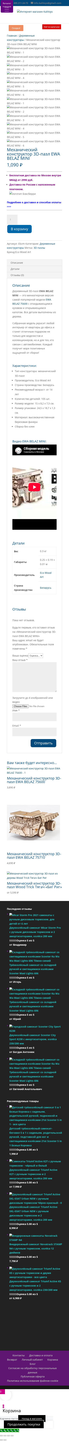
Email (16, 725)
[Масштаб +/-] (1, 1435)
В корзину (19, 229)
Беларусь (45, 587)
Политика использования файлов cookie (32, 1380)
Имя (16, 710)
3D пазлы (39, 247)
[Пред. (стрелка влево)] (1, 1439)
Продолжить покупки (23, 1424)
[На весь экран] (5, 1435)
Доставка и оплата (41, 1355)
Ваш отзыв (20, 660)
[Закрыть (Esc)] (12, 1435)
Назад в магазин (32, 1418)
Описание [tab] (17, 262)
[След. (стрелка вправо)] (5, 1439)
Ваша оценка (20, 655)
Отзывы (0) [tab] (17, 275)
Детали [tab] (15, 269)
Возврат (12, 1359)
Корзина (52, 1359)
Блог (33, 1364)
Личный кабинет (32, 1359)
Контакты (19, 1355)
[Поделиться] (8, 1435)
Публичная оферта (33, 1376)
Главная (12, 35)
